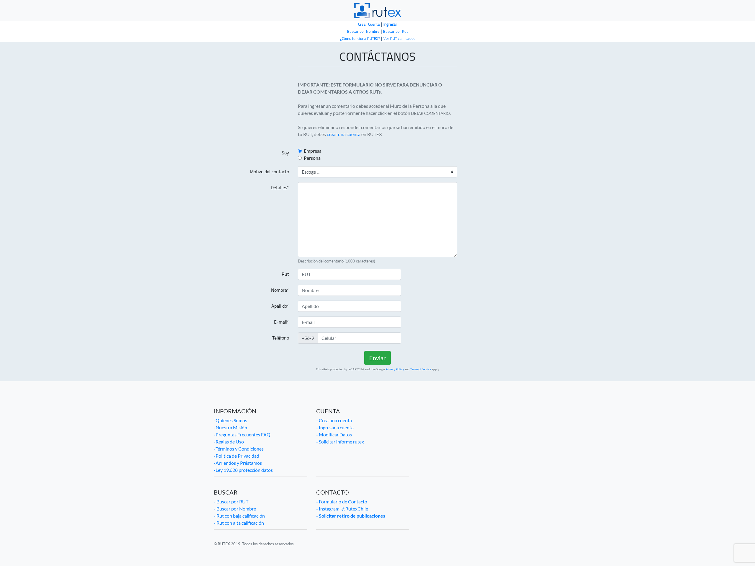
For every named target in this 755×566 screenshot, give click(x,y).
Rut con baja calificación (239, 515)
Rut (285, 274)
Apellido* (280, 306)
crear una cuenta (343, 134)
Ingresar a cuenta (335, 427)
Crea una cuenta (334, 420)
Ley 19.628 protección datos (243, 470)
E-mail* (281, 322)
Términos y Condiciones (239, 448)
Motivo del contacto (269, 172)
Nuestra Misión (230, 427)
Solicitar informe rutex (340, 441)
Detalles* (280, 188)
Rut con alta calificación (239, 523)
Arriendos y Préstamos (238, 463)
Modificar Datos (334, 434)
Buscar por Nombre (235, 508)
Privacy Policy (394, 369)
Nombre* (280, 290)
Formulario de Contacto (341, 501)
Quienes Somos (230, 420)
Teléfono (280, 338)
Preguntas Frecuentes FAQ (242, 434)
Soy (285, 153)
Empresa (312, 151)
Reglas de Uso (229, 441)
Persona (312, 158)
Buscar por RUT (231, 501)
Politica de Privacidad (236, 456)
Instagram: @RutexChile (342, 508)
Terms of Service (420, 369)
